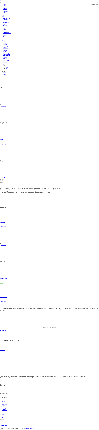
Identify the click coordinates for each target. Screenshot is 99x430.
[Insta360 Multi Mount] (12, 258)
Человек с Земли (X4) (4, 410)
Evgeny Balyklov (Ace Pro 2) (6, 54)
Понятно (2, 429)
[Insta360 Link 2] (12, 157)
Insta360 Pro (6, 68)
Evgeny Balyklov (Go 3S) (6, 56)
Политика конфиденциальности (4, 425)
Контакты (3, 418)
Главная (3, 414)
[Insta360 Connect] (12, 100)
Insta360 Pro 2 (6, 67)
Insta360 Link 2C (2, 177)
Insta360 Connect (5, 48)
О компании (4, 72)
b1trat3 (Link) (5, 58)
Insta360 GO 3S (5, 47)
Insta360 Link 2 (5, 44)
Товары (3, 40)
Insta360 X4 (2, 139)
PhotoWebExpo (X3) (5, 57)
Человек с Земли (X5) (6, 53)
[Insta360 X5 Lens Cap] (12, 295)
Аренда (3, 63)
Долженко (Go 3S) (4, 409)
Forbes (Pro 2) (5, 62)
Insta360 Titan (5, 50)
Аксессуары (4, 51)
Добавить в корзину (3, 106)
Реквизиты (4, 74)
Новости (3, 70)
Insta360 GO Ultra (2, 222)
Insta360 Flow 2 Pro (5, 46)
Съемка (3, 64)
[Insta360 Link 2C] (12, 176)
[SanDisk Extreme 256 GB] (12, 239)
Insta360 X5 (4, 41)
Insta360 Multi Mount (3, 259)
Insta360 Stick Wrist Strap (4, 278)
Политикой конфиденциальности (29, 428)
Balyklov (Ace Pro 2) (4, 408)
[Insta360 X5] (12, 119)
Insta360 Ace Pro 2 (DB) (6, 43)
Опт (2, 417)
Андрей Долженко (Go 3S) (6, 55)
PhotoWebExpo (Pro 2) (6, 60)
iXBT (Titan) (4, 61)
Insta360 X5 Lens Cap (3, 297)
